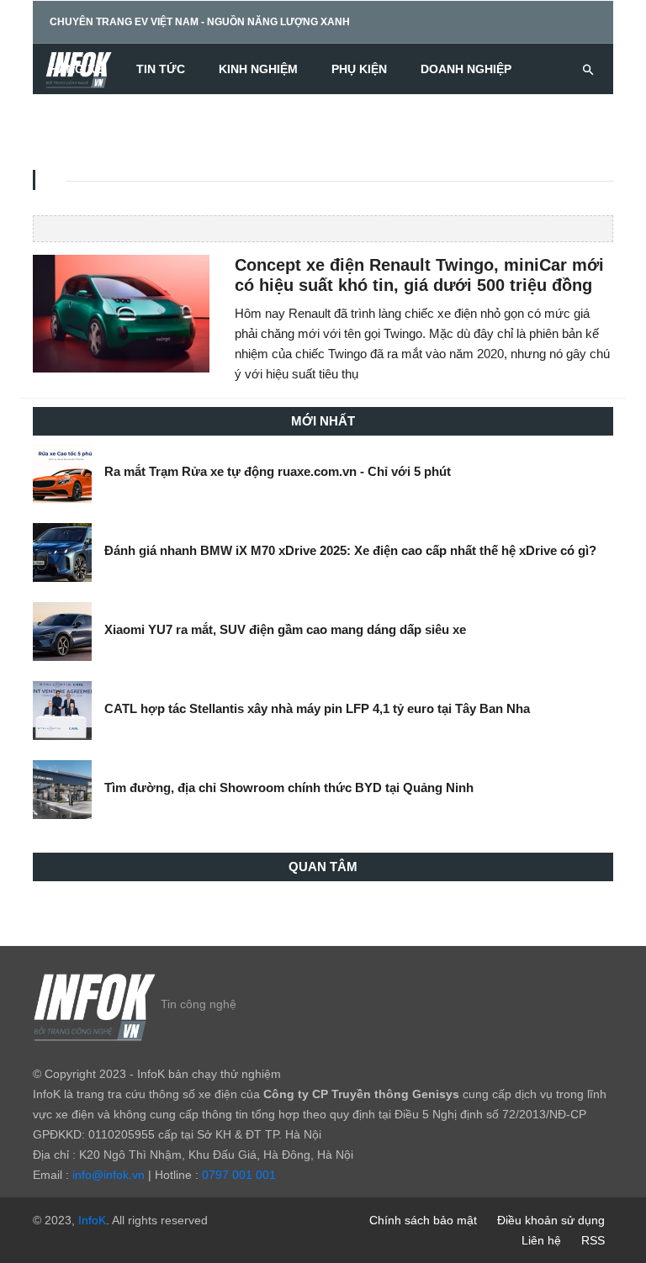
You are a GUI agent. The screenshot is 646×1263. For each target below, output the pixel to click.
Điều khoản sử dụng (551, 1220)
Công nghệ (86, 119)
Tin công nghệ (198, 1004)
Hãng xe (76, 69)
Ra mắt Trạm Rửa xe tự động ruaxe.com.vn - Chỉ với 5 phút (277, 471)
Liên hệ (541, 1240)
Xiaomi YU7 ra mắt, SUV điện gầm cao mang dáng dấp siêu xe (285, 629)
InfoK (92, 1220)
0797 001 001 (239, 1174)
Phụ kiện (359, 69)
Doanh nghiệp (466, 69)
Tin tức (160, 69)
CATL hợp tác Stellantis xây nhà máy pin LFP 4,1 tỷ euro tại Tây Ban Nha (317, 708)
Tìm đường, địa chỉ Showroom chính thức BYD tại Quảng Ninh (289, 787)
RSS (593, 1240)
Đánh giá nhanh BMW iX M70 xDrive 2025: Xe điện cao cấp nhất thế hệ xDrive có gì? (350, 550)
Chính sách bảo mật (423, 1220)
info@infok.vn (108, 1174)
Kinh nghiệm (258, 69)
